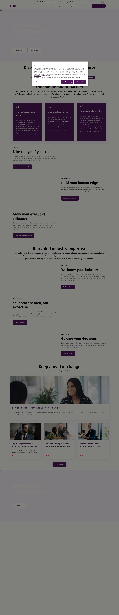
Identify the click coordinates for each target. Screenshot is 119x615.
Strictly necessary (67, 82)
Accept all (80, 82)
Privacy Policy (46, 75)
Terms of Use (77, 77)
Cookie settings (38, 82)
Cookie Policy (37, 75)
